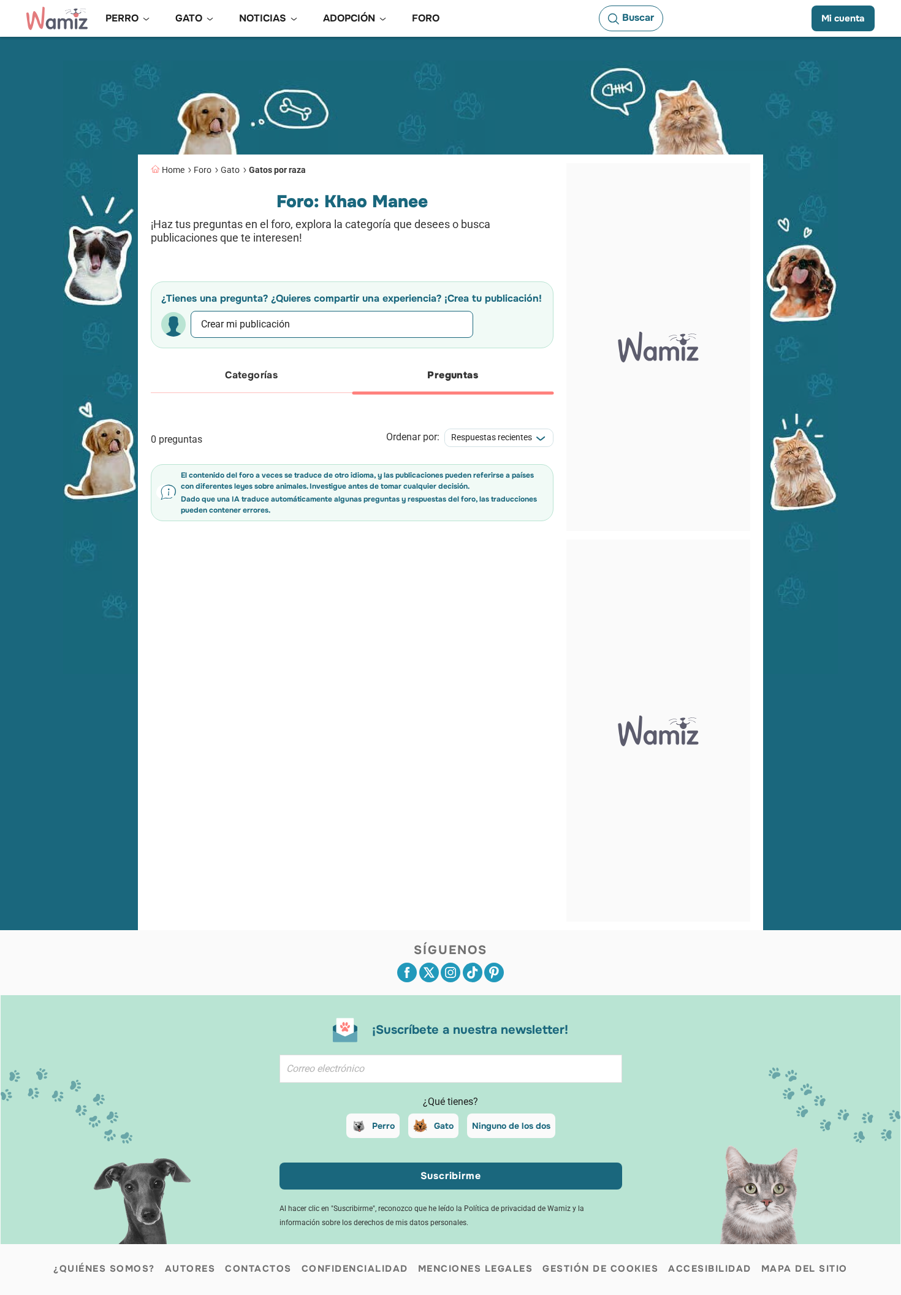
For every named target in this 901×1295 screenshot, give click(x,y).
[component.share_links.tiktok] (472, 972)
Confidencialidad (355, 1269)
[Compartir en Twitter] (429, 972)
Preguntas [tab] (452, 375)
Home (173, 170)
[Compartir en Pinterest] (494, 972)
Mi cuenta (843, 18)
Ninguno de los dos (511, 1125)
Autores (190, 1269)
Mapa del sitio (804, 1269)
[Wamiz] (57, 18)
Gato (230, 170)
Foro (202, 170)
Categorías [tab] (251, 375)
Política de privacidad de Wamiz (517, 1208)
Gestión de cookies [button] (600, 1269)
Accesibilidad (709, 1269)
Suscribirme (450, 1175)
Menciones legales (475, 1269)
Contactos (258, 1269)
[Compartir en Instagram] (450, 972)
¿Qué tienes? (450, 1101)
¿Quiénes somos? (104, 1269)
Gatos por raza (277, 170)
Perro (383, 1125)
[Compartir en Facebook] (407, 972)
